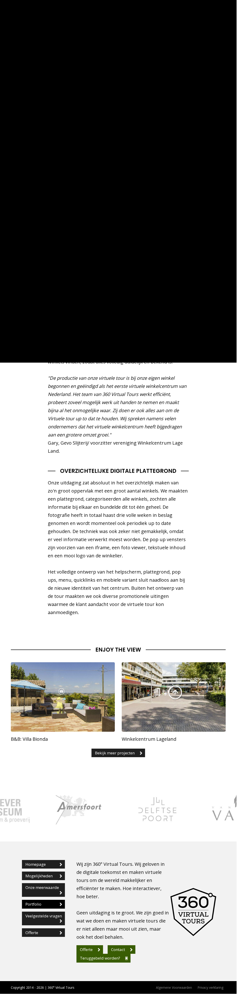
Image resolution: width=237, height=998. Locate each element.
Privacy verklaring (210, 987)
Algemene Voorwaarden (174, 987)
